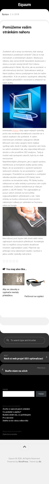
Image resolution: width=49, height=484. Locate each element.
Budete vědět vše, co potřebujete (17, 415)
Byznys (5, 14)
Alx (40, 461)
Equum (24, 4)
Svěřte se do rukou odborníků (15, 421)
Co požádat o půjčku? (12, 412)
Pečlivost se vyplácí (34, 296)
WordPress (23, 461)
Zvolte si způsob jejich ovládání (16, 409)
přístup (15, 130)
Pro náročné (8, 418)
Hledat (5, 389)
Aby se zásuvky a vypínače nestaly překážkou (11, 292)
